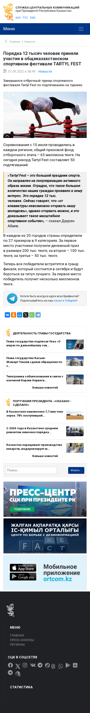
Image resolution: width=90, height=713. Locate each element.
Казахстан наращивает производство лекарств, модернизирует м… (34, 446)
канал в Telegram (65, 300)
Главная (17, 635)
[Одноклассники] (13, 314)
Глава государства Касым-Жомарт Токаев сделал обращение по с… (34, 361)
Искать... (76, 470)
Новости (45, 71)
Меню (9, 28)
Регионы (17, 644)
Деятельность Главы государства (42, 333)
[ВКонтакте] (7, 314)
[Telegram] (38, 314)
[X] (25, 314)
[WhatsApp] (32, 314)
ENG (32, 17)
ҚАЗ (18, 17)
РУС (25, 17)
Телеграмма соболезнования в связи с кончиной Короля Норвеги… (34, 378)
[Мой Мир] (19, 314)
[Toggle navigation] (81, 29)
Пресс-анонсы (22, 640)
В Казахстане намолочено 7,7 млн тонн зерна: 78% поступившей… (34, 413)
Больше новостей (45, 387)
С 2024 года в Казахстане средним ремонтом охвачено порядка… (32, 430)
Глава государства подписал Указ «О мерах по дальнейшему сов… (33, 343)
